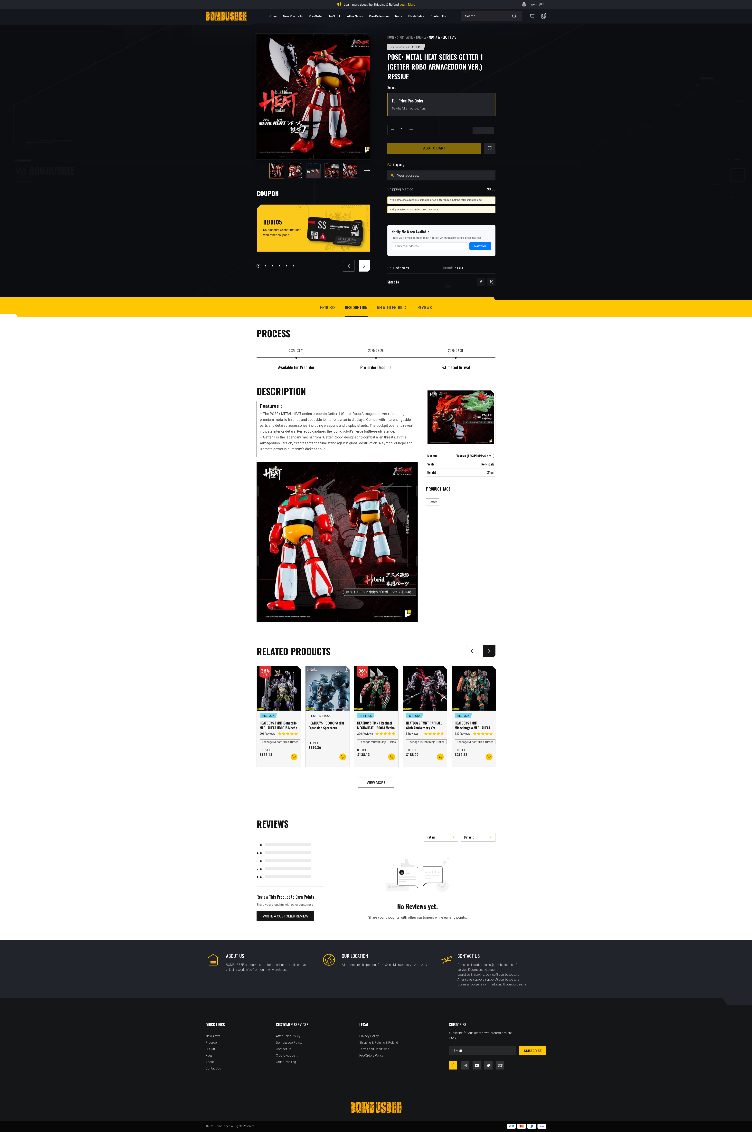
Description (356, 307)
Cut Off (210, 1049)
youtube (477, 1065)
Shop (400, 37)
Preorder (212, 1042)
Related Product (392, 307)
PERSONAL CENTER (543, 16)
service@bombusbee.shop (476, 970)
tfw (500, 1065)
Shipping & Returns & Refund (378, 1042)
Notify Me (480, 246)
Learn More (419, 4)
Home (272, 16)
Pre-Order (316, 16)
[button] (367, 170)
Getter (432, 502)
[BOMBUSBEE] (226, 16)
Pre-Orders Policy (371, 1055)
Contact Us (438, 16)
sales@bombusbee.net (499, 965)
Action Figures (416, 37)
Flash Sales (416, 16)
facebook (481, 282)
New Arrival (213, 1036)
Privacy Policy (369, 1036)
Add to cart (434, 148)
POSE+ (458, 268)
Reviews (425, 307)
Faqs (209, 1055)
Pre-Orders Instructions (385, 16)
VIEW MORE (376, 783)
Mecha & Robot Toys (442, 37)
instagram (465, 1065)
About (210, 1062)
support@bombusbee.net (502, 979)
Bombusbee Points (289, 1042)
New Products (293, 16)
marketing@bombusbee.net (508, 984)
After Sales (355, 16)
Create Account (286, 1055)
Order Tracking (286, 1062)
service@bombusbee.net (503, 974)
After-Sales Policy (288, 1036)
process (327, 307)
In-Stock (335, 16)
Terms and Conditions (374, 1049)
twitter (491, 282)
